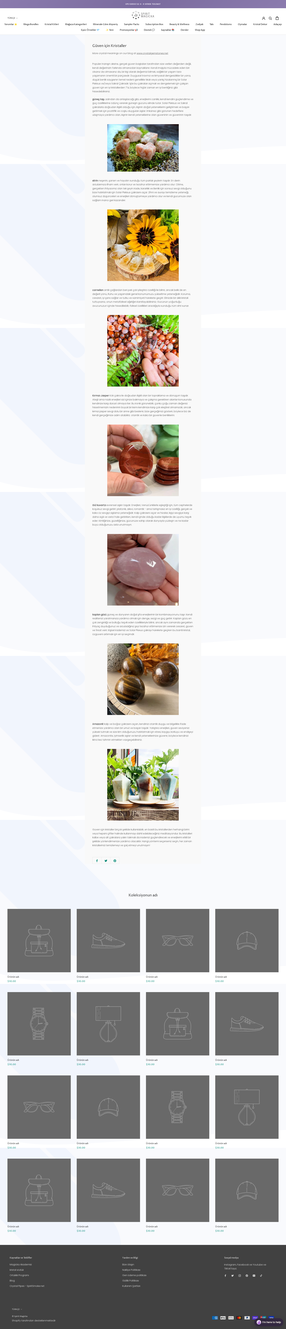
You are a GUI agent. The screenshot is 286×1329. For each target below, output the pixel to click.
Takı (212, 24)
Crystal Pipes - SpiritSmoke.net (27, 1286)
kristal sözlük (17, 1270)
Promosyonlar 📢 (129, 30)
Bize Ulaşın (128, 1264)
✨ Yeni (110, 30)
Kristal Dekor (260, 24)
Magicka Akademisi (21, 1264)
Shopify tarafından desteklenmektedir (34, 1320)
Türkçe (11, 18)
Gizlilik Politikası (130, 1280)
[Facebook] (225, 1275)
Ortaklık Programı (19, 1275)
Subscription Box (154, 24)
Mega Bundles (30, 24)
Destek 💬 (149, 30)
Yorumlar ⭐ (10, 24)
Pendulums (226, 24)
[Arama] (270, 18)
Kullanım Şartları (131, 1286)
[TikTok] (261, 1275)
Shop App (200, 30)
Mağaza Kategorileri (76, 24)
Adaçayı (277, 24)
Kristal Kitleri (52, 24)
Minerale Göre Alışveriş (105, 24)
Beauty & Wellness (179, 24)
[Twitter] (232, 1275)
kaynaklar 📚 (167, 30)
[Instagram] (239, 1275)
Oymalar (242, 24)
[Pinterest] (247, 1275)
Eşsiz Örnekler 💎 (90, 30)
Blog (12, 1280)
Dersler (185, 30)
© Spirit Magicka (19, 1316)
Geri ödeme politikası (134, 1275)
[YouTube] (254, 1275)
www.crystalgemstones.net (152, 53)
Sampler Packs (131, 24)
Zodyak (199, 24)
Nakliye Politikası (131, 1270)
